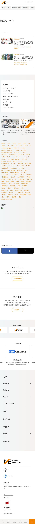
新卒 (23, 181)
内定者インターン (12, 179)
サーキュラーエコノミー (14, 159)
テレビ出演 (28, 163)
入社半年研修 (21, 177)
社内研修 (4, 192)
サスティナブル (5, 163)
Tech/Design (26, 7)
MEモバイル (16, 148)
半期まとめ (21, 179)
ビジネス (4, 166)
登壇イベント (5, 190)
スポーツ (14, 163)
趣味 (3, 197)
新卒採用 (29, 181)
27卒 (19, 143)
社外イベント (12, 192)
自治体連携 (23, 195)
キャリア (4, 159)
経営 (16, 195)
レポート (22, 174)
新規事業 (4, 183)
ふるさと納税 (5, 168)
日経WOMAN (25, 183)
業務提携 (12, 186)
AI (15, 62)
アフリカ (17, 152)
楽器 (19, 186)
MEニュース (28, 146)
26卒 (14, 143)
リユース (24, 172)
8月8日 (3, 146)
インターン (4, 154)
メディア (27, 170)
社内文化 (27, 190)
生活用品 (16, 188)
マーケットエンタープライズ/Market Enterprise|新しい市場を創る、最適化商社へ (6, 2)
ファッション (12, 166)
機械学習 (22, 64)
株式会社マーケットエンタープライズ (12, 461)
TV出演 (23, 150)
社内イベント (19, 190)
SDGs (17, 150)
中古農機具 (29, 47)
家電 (3, 181)
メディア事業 (5, 172)
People (8, 7)
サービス (25, 159)
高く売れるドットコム (7, 199)
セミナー (21, 163)
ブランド (28, 166)
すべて (3, 7)
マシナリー (20, 170)
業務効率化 (5, 186)
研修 (12, 190)
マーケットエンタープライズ (8, 170)
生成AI (9, 188)
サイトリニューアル (6, 161)
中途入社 (12, 177)
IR (16, 146)
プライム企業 (20, 166)
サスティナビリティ (18, 161)
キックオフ (26, 157)
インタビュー (17, 47)
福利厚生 (27, 192)
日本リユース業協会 (14, 183)
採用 (18, 181)
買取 (30, 195)
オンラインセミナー (17, 157)
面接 (20, 197)
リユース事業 (14, 174)
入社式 (28, 177)
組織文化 (16, 48)
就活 (8, 181)
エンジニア (23, 47)
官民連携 (29, 179)
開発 (26, 64)
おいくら (28, 154)
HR (13, 146)
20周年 (3, 143)
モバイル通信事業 (15, 172)
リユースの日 (5, 174)
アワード (23, 152)
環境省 (3, 188)
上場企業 (29, 174)
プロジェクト (14, 168)
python (18, 62)
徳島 (13, 181)
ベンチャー (22, 168)
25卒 (9, 143)
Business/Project (16, 7)
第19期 (3, 195)
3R (29, 143)
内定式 (3, 179)
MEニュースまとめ (6, 148)
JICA (21, 146)
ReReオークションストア (8, 150)
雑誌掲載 (14, 197)
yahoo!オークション (7, 152)
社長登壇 (20, 192)
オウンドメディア (6, 157)
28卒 (24, 143)
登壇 (22, 188)
